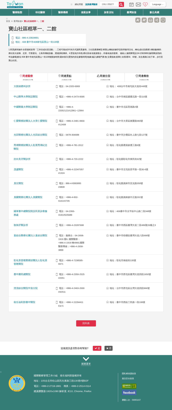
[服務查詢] (131, 4)
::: (71, 4)
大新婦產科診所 (22, 86)
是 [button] (99, 348)
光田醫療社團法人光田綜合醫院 (30, 134)
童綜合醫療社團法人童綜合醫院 (30, 235)
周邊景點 (66, 75)
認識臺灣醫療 (91, 4)
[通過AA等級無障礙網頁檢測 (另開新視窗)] (129, 386)
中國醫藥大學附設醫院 (26, 107)
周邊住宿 (105, 75)
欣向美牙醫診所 (22, 159)
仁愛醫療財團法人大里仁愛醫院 (30, 121)
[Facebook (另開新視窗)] (129, 392)
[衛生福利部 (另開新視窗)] (16, 391)
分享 (156, 20)
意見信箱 (138, 4)
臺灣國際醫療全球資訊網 (15, 5)
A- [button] (137, 20)
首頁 (8, 21)
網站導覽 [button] (86, 359)
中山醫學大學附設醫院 (26, 96)
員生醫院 (18, 183)
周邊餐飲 (143, 75)
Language (156, 4)
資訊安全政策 (128, 378)
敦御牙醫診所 (21, 225)
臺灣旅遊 (18, 21)
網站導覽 (79, 4)
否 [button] (110, 348)
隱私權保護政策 (129, 373)
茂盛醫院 (18, 169)
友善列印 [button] (150, 20)
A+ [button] (144, 20)
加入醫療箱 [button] (163, 20)
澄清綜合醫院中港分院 (26, 288)
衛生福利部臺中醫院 (24, 302)
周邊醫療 (27, 75)
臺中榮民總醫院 (22, 274)
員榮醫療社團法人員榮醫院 (28, 197)
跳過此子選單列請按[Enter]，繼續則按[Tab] (131, 20)
